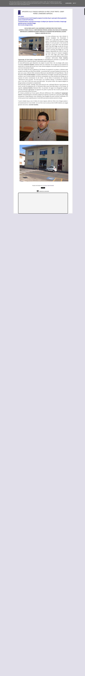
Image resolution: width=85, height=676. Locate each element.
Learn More (68, 3)
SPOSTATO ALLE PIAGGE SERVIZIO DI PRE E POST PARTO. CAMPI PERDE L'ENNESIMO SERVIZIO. (43, 12)
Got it (74, 3)
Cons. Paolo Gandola (49, 185)
